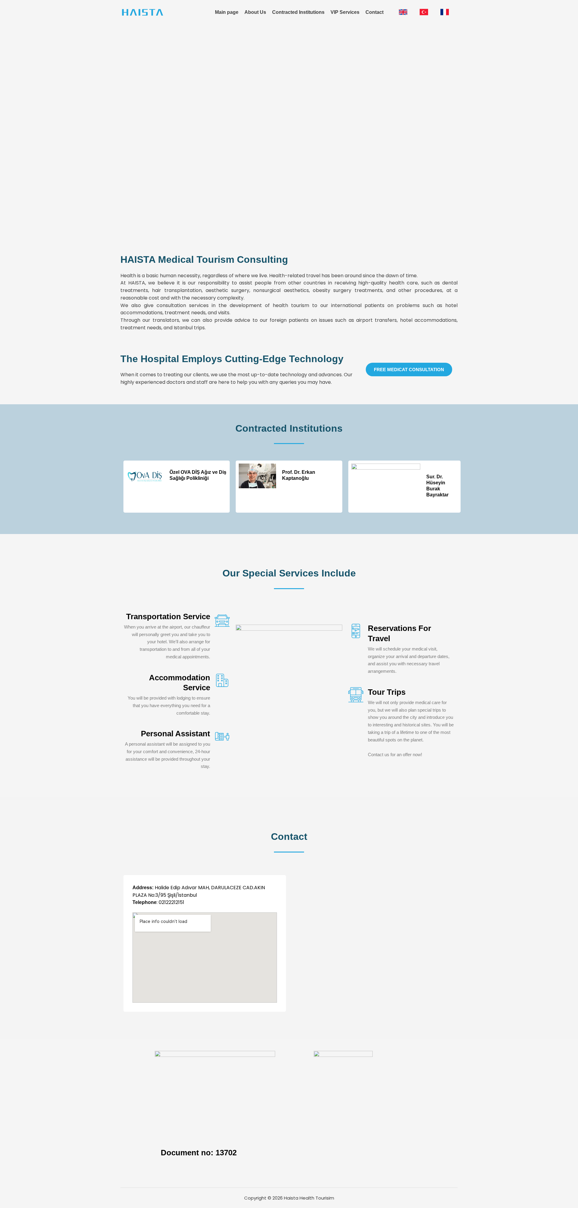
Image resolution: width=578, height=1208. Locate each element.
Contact (374, 12)
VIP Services (345, 12)
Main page (226, 12)
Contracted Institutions (298, 12)
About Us (255, 12)
